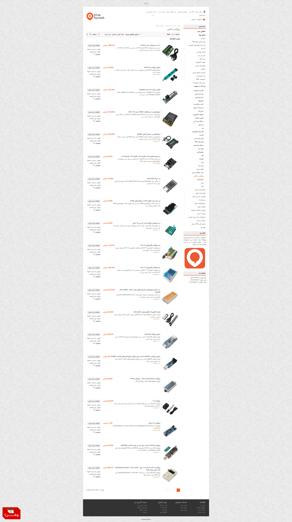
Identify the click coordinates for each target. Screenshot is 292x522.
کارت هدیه (164, 508)
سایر (202, 183)
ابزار (202, 186)
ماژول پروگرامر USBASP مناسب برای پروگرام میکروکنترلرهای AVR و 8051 (136, 356)
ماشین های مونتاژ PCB (198, 42)
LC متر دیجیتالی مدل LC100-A (150, 45)
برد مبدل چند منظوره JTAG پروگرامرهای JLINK (145, 201)
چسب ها (200, 166)
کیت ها (203, 49)
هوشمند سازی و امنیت (198, 197)
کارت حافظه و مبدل (197, 173)
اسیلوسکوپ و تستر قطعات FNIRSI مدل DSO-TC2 (144, 112)
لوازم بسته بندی (198, 138)
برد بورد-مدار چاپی (198, 108)
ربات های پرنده (201, 76)
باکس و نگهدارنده (198, 104)
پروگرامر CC (156, 401)
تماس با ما (162, 12)
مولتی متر (200, 149)
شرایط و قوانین (200, 508)
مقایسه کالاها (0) (175, 39)
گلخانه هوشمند (201, 52)
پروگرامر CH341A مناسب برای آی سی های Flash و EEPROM (140, 445)
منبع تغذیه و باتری (200, 190)
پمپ (202, 162)
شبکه (168, 34)
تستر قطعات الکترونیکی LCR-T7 (150, 267)
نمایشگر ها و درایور (200, 203)
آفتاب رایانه (198, 12)
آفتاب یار (191, 12)
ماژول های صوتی (200, 66)
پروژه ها (203, 227)
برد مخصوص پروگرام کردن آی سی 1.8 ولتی (146, 223)
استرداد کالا (184, 508)
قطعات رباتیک (201, 207)
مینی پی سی (201, 55)
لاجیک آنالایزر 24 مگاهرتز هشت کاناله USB (147, 312)
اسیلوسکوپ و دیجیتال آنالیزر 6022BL (148, 134)
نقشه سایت (183, 510)
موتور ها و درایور (200, 193)
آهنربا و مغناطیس (198, 90)
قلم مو (201, 135)
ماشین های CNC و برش (198, 224)
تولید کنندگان (163, 505)
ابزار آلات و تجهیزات (199, 86)
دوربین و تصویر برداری (199, 72)
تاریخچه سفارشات (142, 508)
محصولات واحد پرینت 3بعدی (196, 217)
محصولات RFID (200, 79)
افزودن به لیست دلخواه (93, 49)
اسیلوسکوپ (200, 179)
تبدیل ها (201, 111)
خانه (179, 26)
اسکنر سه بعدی (201, 220)
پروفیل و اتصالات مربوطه (198, 210)
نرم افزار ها (202, 200)
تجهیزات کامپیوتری (198, 114)
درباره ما (203, 505)
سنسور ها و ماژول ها (199, 83)
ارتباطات (203, 69)
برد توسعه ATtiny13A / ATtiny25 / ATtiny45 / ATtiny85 (141, 156)
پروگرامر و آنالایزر (198, 176)
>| (166, 490)
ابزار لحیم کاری (199, 97)
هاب (202, 155)
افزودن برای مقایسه (94, 52)
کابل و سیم (200, 169)
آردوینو (203, 38)
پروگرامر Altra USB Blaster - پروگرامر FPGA (145, 379)
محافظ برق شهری (198, 145)
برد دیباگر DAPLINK (153, 178)
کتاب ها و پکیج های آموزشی (197, 45)
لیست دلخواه (143, 510)
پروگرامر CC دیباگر (154, 423)
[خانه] (204, 12)
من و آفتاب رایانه (171, 12)
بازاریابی (164, 510)
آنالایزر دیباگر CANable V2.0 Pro (149, 90)
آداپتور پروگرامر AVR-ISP (152, 67)
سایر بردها (202, 59)
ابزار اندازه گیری (199, 94)
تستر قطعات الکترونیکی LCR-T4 (150, 245)
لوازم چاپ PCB (199, 142)
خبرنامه (145, 512)
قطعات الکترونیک (200, 62)
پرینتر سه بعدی (201, 214)
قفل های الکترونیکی (197, 132)
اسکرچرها (200, 101)
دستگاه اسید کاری (198, 121)
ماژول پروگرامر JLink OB (152, 334)
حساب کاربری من (142, 505)
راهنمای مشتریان (182, 12)
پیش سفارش (201, 512)
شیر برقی (200, 125)
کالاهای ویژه (163, 512)
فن (202, 128)
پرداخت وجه (201, 510)
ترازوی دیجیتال (199, 118)
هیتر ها (201, 159)
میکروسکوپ (200, 152)
